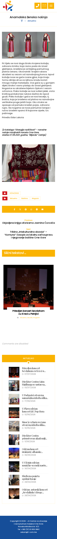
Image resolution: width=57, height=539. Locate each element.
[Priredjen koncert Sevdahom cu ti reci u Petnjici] (14, 372)
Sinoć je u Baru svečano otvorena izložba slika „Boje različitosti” (34, 425)
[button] (51, 6)
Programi (36, 318)
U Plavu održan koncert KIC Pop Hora (33, 410)
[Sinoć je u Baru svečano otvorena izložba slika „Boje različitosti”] (14, 426)
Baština (24, 198)
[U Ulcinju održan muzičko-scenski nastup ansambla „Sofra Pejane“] (14, 466)
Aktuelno (13, 198)
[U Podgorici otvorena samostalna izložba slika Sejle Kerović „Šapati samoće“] (14, 399)
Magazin (35, 198)
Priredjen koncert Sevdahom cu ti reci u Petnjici (33, 371)
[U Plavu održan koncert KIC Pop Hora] (14, 412)
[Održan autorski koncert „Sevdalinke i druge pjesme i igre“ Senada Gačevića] (14, 493)
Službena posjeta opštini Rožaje (30, 477)
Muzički (30, 318)
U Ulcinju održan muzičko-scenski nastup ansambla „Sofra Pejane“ (34, 465)
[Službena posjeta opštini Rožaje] (14, 480)
